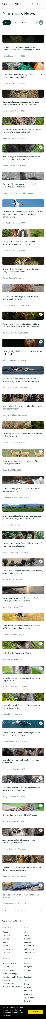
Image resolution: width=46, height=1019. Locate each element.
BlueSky (27, 987)
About (26, 932)
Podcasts (6, 935)
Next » (40, 910)
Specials (5, 942)
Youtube (27, 970)
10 (28, 910)
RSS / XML (28, 1001)
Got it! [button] (35, 1012)
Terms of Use (29, 953)
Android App (29, 994)
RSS (7, 23)
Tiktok (26, 981)
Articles (5, 939)
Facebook (28, 977)
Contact (27, 935)
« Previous (5, 910)
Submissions (29, 949)
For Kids (5, 967)
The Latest (6, 953)
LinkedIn (27, 963)
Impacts (27, 942)
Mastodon (28, 991)
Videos (5, 932)
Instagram (28, 967)
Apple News (29, 998)
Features (6, 949)
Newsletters (29, 946)
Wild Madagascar (9, 963)
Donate (27, 939)
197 (36, 910)
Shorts (5, 946)
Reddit (26, 984)
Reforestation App (9, 974)
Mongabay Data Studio (11, 987)
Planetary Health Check (12, 977)
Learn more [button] (7, 1016)
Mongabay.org (8, 970)
